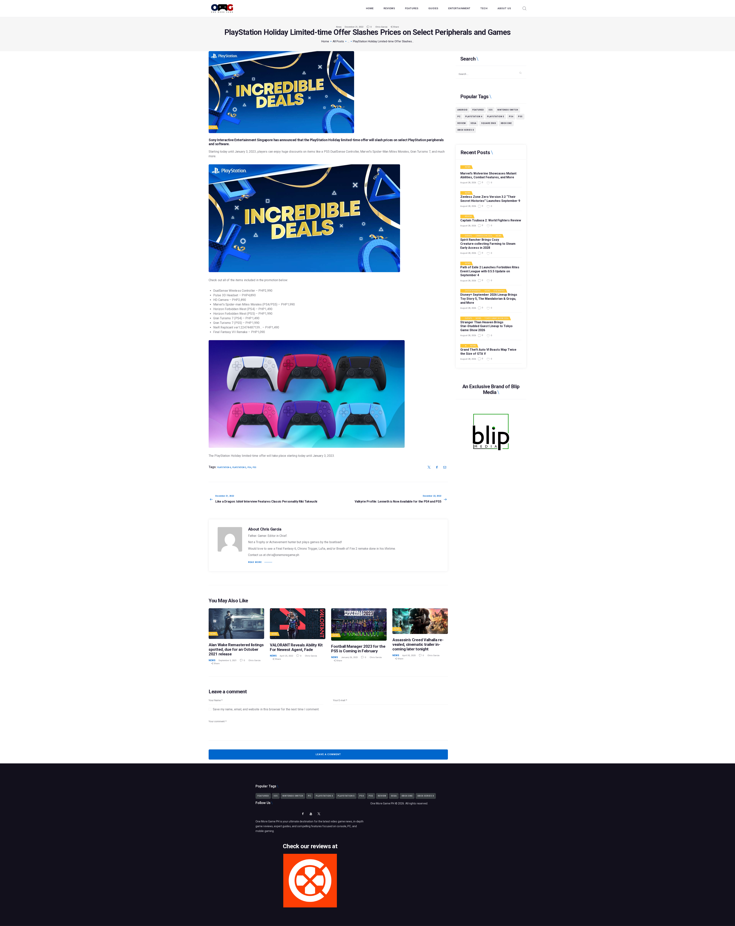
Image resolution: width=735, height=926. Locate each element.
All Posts (338, 41)
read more (255, 562)
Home (325, 41)
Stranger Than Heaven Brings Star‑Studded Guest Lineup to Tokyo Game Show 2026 (486, 326)
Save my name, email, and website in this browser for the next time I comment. (266, 709)
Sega (473, 123)
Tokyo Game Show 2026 (496, 318)
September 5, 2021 (228, 660)
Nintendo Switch (507, 110)
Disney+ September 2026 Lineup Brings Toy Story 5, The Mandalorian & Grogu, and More (488, 299)
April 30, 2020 (409, 655)
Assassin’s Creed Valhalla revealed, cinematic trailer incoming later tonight (417, 644)
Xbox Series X (465, 130)
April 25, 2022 (286, 656)
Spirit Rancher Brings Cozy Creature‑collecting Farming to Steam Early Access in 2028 (487, 244)
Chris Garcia (381, 27)
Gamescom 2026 (484, 236)
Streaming (499, 291)
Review (461, 123)
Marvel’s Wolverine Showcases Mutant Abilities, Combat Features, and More (488, 175)
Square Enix (488, 123)
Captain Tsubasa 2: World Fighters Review (490, 220)
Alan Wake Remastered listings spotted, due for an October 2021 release (236, 649)
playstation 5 (239, 467)
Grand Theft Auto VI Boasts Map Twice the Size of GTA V (488, 351)
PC (459, 116)
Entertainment (473, 291)
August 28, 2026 (468, 182)
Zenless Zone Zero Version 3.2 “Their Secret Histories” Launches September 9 (490, 199)
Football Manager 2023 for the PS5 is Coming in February (358, 648)
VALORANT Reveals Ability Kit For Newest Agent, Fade (296, 647)
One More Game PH (382, 803)
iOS (491, 110)
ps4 (249, 467)
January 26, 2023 (349, 657)
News (338, 27)
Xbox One (506, 123)
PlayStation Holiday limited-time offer (339, 140)
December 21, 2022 (354, 27)
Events (468, 236)
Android (462, 110)
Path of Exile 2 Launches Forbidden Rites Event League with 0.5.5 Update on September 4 (489, 271)
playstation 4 (224, 467)
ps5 (254, 467)
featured (478, 110)
